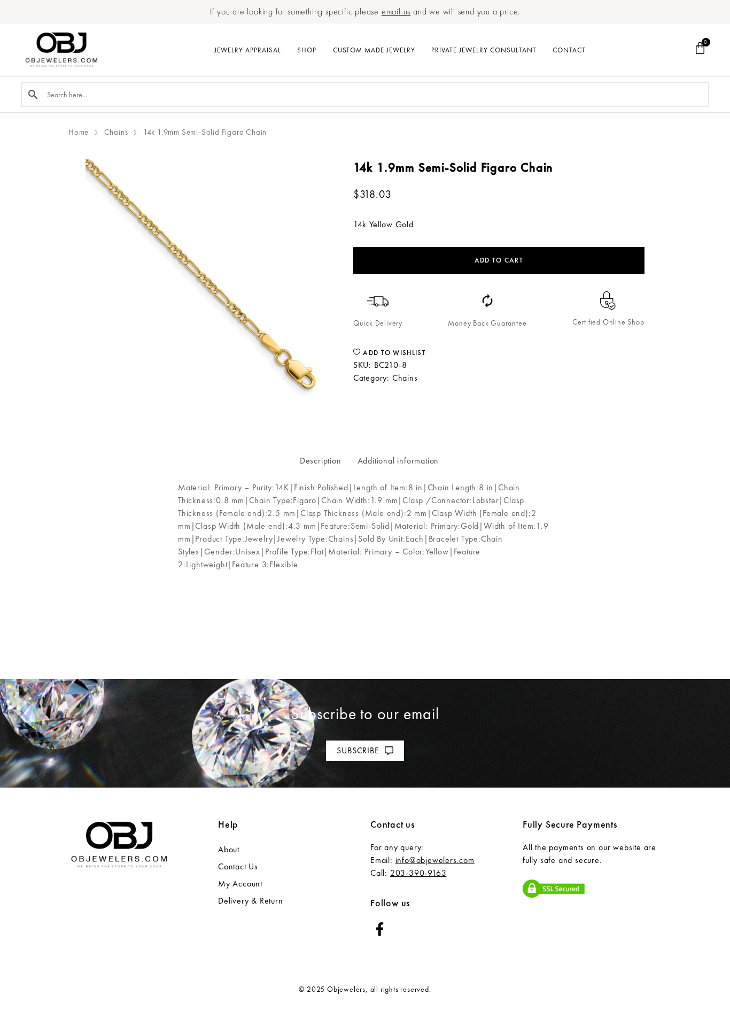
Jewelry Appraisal (247, 50)
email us (396, 11)
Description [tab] (320, 460)
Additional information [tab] (398, 460)
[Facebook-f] (379, 929)
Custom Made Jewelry (374, 50)
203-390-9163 (418, 872)
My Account (240, 883)
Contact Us (238, 866)
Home (78, 132)
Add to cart (499, 260)
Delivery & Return (250, 900)
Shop (306, 50)
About (228, 849)
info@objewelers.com (435, 860)
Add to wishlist (393, 352)
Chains (116, 132)
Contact (569, 50)
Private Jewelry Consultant (484, 50)
